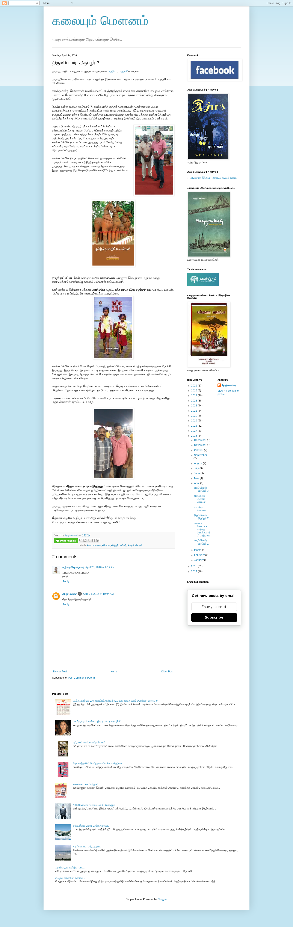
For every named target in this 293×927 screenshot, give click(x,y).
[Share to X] (89, 540)
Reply (65, 581)
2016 (194, 435)
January (199, 560)
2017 (194, 430)
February (199, 555)
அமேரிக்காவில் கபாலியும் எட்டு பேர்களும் (94, 804)
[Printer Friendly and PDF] (66, 541)
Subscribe (214, 617)
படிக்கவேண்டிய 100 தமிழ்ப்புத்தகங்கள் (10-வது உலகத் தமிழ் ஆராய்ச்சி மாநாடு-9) (116, 700)
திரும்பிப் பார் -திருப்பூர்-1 (201, 542)
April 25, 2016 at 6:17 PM (100, 567)
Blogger (162, 899)
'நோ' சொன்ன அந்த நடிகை (87, 846)
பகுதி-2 (123, 71)
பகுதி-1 (112, 71)
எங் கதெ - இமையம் (200, 509)
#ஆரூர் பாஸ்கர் (118, 545)
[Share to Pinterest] (97, 540)
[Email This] (81, 540)
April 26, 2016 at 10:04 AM (98, 593)
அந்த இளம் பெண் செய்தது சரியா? (91, 825)
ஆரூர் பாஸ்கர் (69, 593)
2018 (194, 425)
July (196, 468)
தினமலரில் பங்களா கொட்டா (199, 499)
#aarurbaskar (94, 545)
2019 (194, 420)
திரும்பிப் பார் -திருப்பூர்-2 (201, 517)
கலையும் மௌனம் (100, 21)
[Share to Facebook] (93, 540)
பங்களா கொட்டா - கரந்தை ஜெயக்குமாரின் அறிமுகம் (202, 529)
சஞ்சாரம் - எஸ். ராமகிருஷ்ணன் (89, 742)
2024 (194, 395)
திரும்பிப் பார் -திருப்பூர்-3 (201, 489)
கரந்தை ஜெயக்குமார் (73, 567)
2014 (194, 571)
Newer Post (60, 671)
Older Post (167, 671)
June (197, 473)
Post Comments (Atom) (81, 677)
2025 (194, 390)
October (199, 450)
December (200, 440)
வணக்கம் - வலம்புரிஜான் (86, 784)
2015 (194, 566)
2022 (194, 405)
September (200, 455)
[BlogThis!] (85, 540)
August (198, 463)
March (198, 549)
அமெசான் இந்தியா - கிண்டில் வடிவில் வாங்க (213, 177)
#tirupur (106, 545)
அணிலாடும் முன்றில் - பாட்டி (70, 867)
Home (114, 671)
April (197, 483)
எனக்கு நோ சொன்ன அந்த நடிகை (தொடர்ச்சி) (97, 721)
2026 (194, 385)
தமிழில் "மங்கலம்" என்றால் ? (70, 877)
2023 (194, 400)
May (197, 478)
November (200, 445)
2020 (194, 415)
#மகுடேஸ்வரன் (135, 545)
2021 (194, 410)
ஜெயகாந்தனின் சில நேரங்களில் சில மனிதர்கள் (97, 763)
